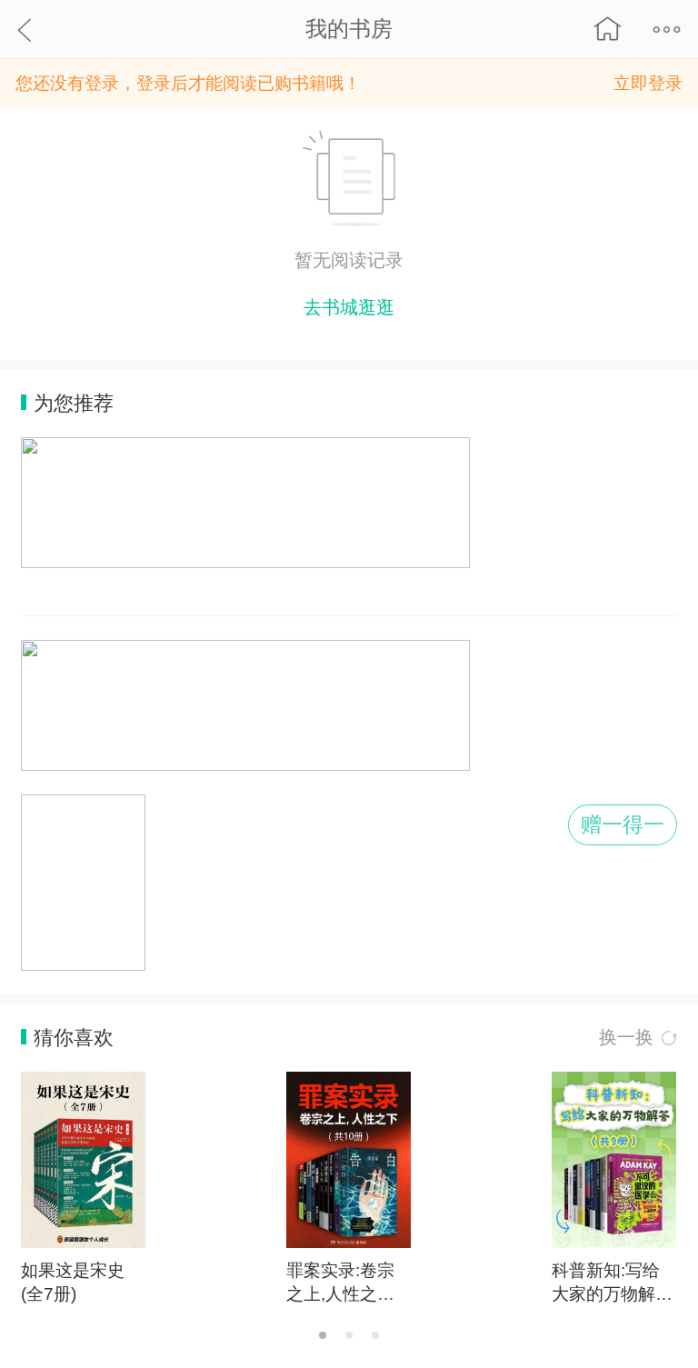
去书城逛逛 (349, 307)
